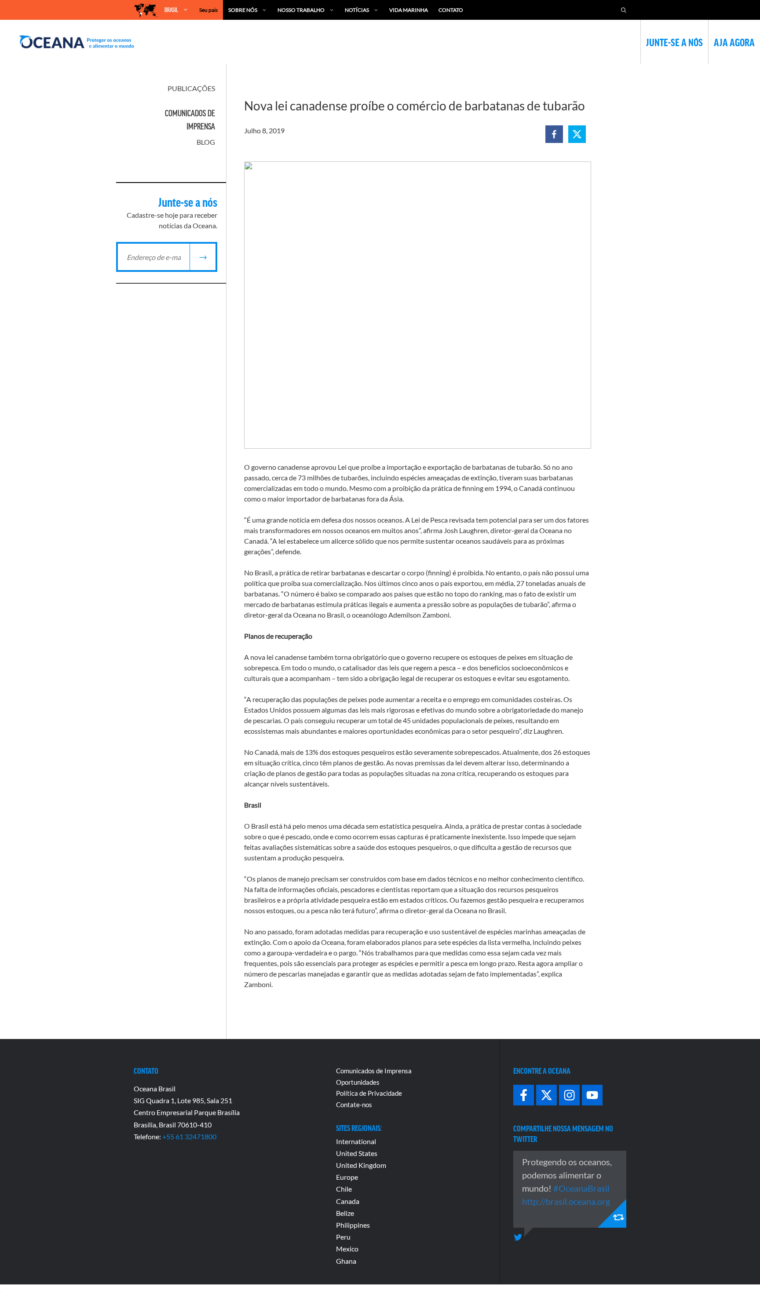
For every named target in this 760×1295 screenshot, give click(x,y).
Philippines (353, 1225)
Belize (345, 1213)
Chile (344, 1189)
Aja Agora (734, 42)
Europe (347, 1177)
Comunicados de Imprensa (374, 1071)
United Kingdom (361, 1165)
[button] (554, 134)
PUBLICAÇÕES (191, 88)
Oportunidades (358, 1082)
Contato (450, 10)
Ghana (346, 1261)
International (356, 1141)
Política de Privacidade (369, 1093)
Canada (347, 1201)
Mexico (347, 1248)
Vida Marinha (408, 10)
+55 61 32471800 (189, 1136)
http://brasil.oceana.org (566, 1201)
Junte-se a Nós (674, 42)
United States (356, 1153)
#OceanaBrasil (581, 1188)
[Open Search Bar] (624, 10)
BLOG (206, 142)
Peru (343, 1237)
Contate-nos (354, 1104)
